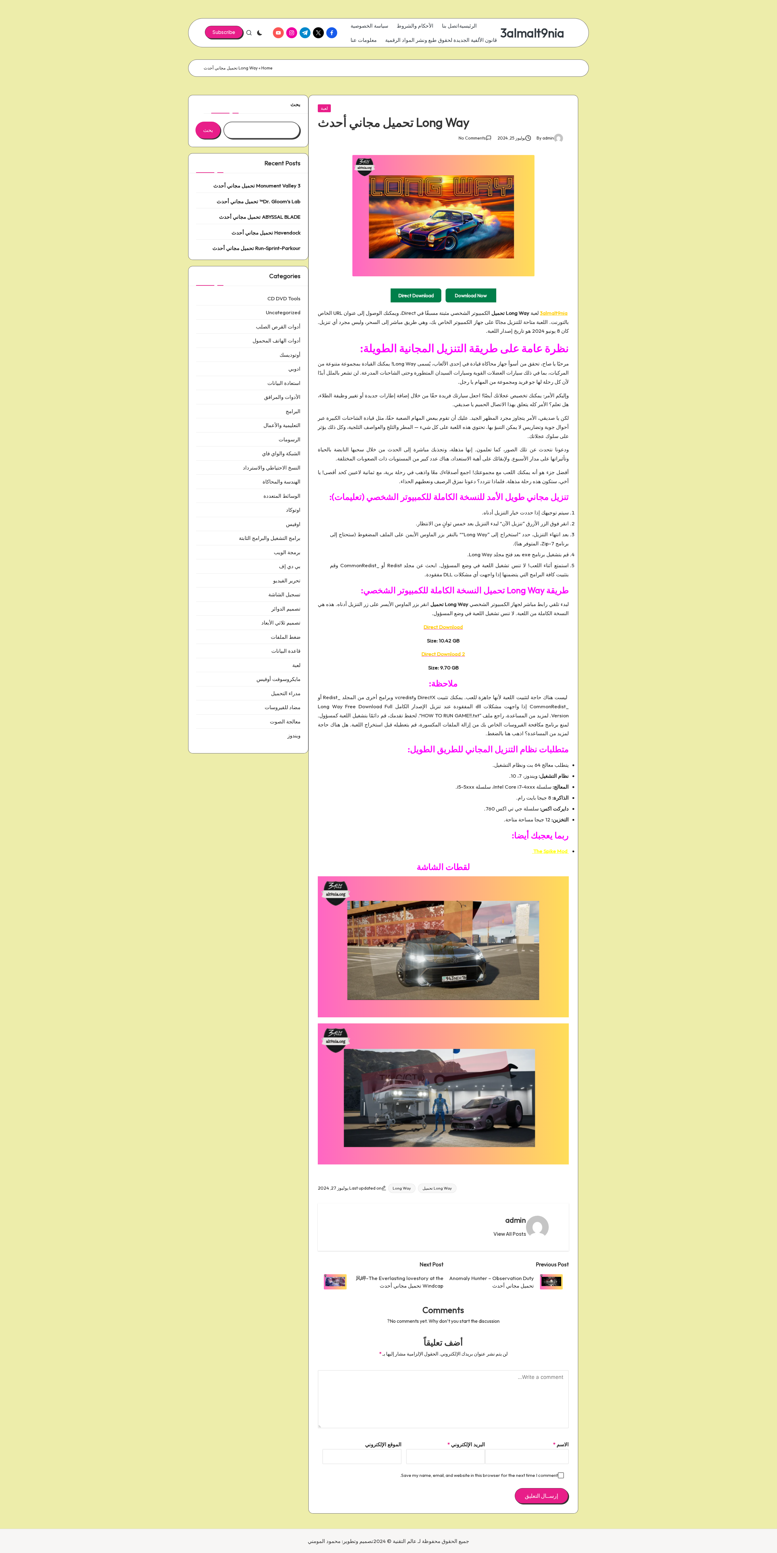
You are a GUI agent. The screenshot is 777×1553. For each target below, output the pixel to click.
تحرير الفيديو (286, 580)
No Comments (472, 138)
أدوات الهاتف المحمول (276, 340)
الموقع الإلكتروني (383, 1444)
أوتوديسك (290, 355)
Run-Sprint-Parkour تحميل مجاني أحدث (256, 248)
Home (267, 68)
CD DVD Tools (283, 298)
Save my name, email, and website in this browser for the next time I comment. (479, 1475)
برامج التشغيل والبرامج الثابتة (269, 538)
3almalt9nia (532, 32)
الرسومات (289, 439)
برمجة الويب (287, 552)
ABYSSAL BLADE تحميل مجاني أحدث (259, 217)
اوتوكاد (293, 510)
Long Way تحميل (437, 1188)
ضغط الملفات (285, 637)
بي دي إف (289, 566)
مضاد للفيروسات (282, 707)
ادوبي (294, 369)
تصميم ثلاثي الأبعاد (280, 622)
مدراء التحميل (285, 693)
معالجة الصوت (285, 721)
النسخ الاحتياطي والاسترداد (271, 467)
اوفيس (293, 524)
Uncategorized (283, 312)
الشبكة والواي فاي (281, 453)
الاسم (561, 1444)
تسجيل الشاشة (284, 594)
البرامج (293, 411)
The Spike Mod (550, 851)
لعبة (324, 108)
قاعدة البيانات (285, 651)
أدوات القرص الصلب (278, 326)
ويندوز (293, 735)
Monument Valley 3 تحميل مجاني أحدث (256, 185)
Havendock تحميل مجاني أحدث (266, 232)
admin (515, 1220)
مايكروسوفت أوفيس (278, 679)
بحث (295, 104)
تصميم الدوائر (285, 608)
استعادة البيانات (283, 383)
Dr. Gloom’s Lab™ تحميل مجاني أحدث (258, 201)
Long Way (402, 1188)
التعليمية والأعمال (281, 425)
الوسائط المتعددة (281, 496)
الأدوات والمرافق (282, 397)
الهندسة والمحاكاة (281, 481)
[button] (224, 32)
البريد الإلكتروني (466, 1444)
